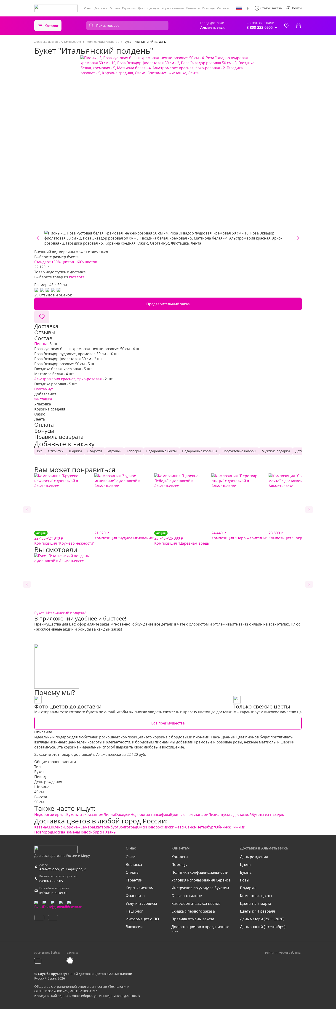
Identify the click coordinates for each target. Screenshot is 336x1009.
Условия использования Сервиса (201, 880)
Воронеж (72, 827)
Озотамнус (43, 388)
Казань (40, 827)
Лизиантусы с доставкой (230, 814)
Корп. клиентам (173, 8)
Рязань (109, 832)
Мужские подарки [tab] (276, 451)
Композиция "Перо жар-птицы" (239, 535)
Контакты (193, 8)
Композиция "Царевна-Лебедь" (182, 538)
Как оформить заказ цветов (195, 903)
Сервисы (223, 8)
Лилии (109, 814)
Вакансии (134, 926)
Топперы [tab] (134, 451)
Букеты (246, 872)
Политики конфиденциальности (199, 872)
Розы (244, 880)
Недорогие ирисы (50, 814)
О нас (88, 8)
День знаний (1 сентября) (262, 926)
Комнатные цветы (256, 895)
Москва (58, 832)
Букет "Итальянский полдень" (60, 612)
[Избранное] (286, 25)
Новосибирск (91, 832)
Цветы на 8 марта (255, 903)
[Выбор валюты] (248, 8)
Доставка (100, 8)
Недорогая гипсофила (150, 814)
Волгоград (127, 827)
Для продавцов (148, 8)
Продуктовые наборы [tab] (239, 451)
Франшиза (135, 895)
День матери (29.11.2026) (262, 918)
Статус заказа (271, 8)
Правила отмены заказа (192, 918)
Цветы (245, 864)
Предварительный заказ (168, 303)
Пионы (40, 343)
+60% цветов (86, 261)
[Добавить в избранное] (41, 316)
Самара (87, 827)
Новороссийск (159, 827)
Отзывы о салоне (186, 895)
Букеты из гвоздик (268, 814)
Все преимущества (168, 723)
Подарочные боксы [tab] (161, 451)
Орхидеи (123, 814)
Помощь (208, 8)
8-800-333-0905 (51, 881)
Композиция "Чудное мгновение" (124, 535)
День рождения (48, 781)
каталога (77, 277)
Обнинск (223, 827)
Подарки (248, 887)
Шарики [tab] (75, 451)
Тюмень (72, 832)
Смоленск (55, 827)
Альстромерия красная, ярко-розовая (68, 378)
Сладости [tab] (94, 451)
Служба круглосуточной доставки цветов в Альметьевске (85, 974)
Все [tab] (40, 451)
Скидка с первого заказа (193, 911)
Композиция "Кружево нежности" (64, 538)
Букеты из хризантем (85, 814)
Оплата (114, 8)
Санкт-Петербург (200, 827)
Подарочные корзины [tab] (199, 451)
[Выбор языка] (239, 8)
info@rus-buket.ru (53, 893)
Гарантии (129, 8)
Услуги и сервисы (141, 903)
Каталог (52, 25)
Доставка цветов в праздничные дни (200, 929)
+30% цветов (62, 261)
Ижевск (178, 827)
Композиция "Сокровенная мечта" (299, 535)
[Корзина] (298, 25)
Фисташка (43, 399)
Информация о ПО (142, 918)
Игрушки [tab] (114, 451)
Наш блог (134, 911)
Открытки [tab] (56, 451)
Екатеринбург (106, 827)
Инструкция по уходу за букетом (200, 887)
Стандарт (42, 261)
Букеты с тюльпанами (189, 814)
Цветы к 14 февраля (257, 911)
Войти (297, 8)
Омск (141, 827)
